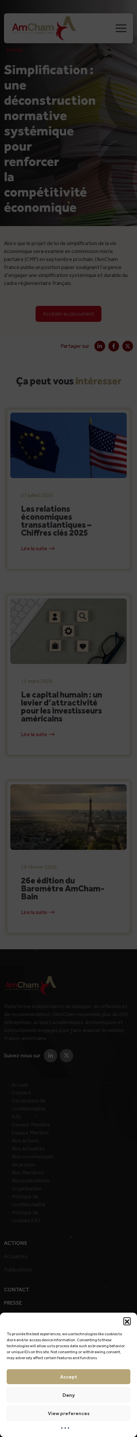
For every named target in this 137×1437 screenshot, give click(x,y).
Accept (68, 1377)
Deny (69, 1395)
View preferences (68, 1413)
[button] (127, 1321)
